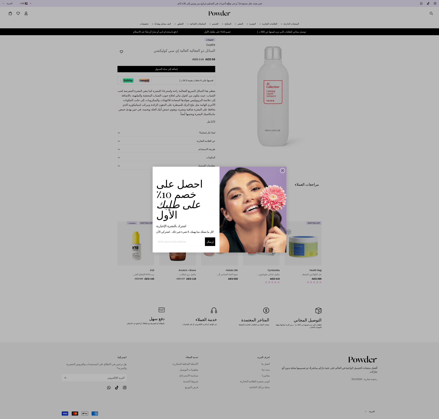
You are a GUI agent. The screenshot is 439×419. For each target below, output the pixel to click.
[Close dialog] (282, 170)
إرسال (210, 242)
